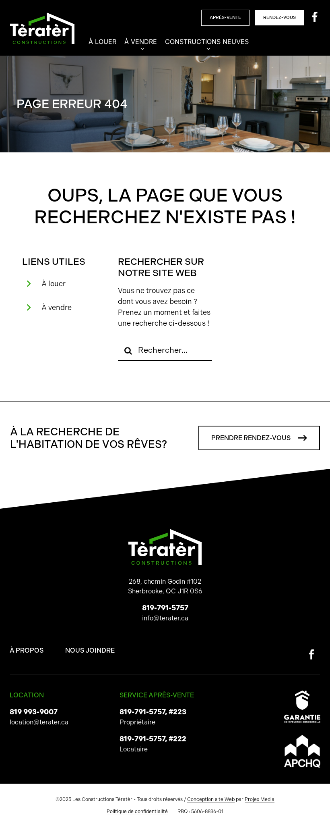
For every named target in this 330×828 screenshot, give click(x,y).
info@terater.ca (165, 618)
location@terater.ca (39, 722)
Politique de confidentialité (137, 811)
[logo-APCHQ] (302, 738)
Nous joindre (90, 650)
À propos (26, 650)
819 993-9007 (34, 711)
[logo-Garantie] (302, 693)
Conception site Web (211, 799)
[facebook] (311, 654)
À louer (53, 283)
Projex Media (259, 799)
